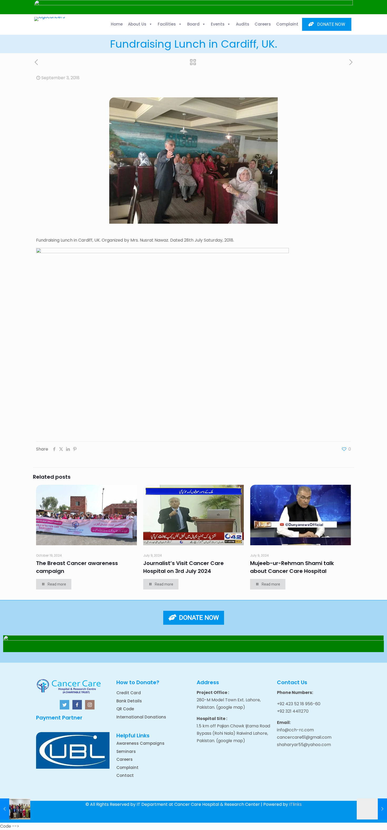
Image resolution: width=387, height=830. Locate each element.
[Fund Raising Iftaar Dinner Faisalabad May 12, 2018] (372, 808)
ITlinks (295, 804)
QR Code (125, 709)
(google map (229, 707)
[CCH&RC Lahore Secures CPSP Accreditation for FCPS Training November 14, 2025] (15, 808)
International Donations (141, 717)
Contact (125, 775)
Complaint (127, 767)
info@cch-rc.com (295, 730)
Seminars (126, 751)
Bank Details (129, 701)
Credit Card (128, 693)
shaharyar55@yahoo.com (304, 745)
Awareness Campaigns (140, 743)
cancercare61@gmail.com (304, 737)
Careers (124, 759)
